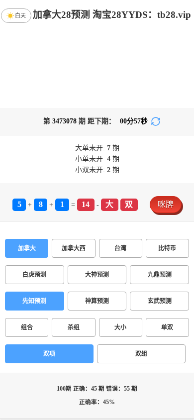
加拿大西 (74, 248)
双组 (141, 353)
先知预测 (34, 301)
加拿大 (27, 248)
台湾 (120, 248)
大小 (120, 327)
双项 (49, 353)
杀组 (74, 327)
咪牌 (166, 204)
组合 (27, 327)
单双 (167, 327)
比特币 (167, 248)
